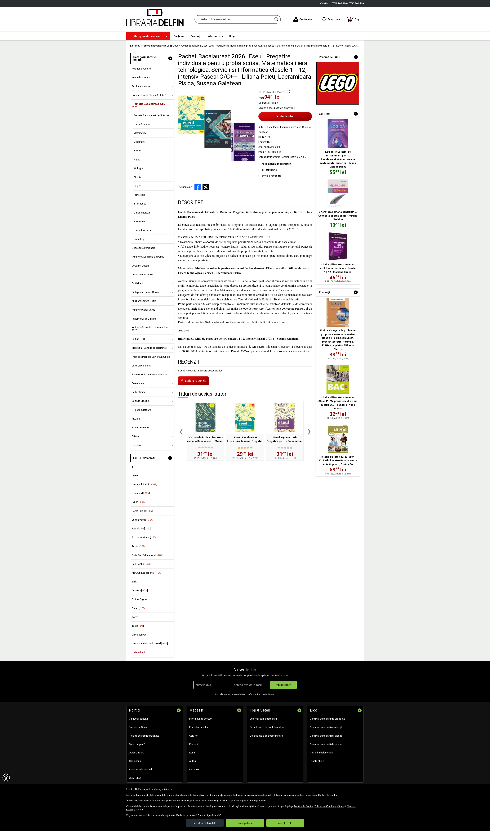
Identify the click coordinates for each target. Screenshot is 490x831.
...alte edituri (138, 652)
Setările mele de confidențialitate (268, 727)
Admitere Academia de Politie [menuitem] (148, 256)
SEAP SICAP (135, 777)
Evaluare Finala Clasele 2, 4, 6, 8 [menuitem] (149, 95)
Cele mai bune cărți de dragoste (327, 718)
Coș (355, 18)
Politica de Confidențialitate (329, 806)
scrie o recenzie (271, 175)
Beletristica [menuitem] (138, 383)
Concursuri (135, 761)
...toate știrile (317, 761)
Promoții (193, 744)
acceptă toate (285, 823)
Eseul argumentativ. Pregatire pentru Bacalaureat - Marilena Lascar (285, 441)
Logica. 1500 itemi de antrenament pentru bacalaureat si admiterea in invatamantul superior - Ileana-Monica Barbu (338, 159)
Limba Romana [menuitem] (142, 124)
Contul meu (306, 19)
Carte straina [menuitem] (138, 392)
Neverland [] (141, 493)
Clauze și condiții (138, 718)
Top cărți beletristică (321, 752)
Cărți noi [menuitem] (179, 36)
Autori (192, 761)
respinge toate (245, 823)
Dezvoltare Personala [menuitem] (143, 247)
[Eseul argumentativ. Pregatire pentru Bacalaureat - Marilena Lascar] (284, 417)
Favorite (332, 19)
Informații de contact (200, 718)
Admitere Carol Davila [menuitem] (143, 309)
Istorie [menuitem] (137, 150)
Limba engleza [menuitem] (142, 212)
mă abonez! (283, 685)
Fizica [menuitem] (137, 159)
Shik (134, 581)
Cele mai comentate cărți (263, 718)
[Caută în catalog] (276, 19)
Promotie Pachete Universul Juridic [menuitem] (151, 356)
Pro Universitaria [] (144, 537)
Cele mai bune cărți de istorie (326, 744)
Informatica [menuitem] (140, 203)
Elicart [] (138, 608)
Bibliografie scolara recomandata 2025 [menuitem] (150, 329)
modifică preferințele (205, 823)
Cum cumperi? (137, 744)
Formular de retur (198, 727)
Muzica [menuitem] (136, 418)
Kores (135, 617)
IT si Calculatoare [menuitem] (141, 409)
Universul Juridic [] (144, 484)
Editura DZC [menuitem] (138, 339)
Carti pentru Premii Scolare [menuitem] (146, 292)
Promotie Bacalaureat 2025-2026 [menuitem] (149, 105)
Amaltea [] (140, 590)
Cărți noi (193, 735)
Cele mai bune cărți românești (326, 727)
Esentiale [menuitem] (137, 445)
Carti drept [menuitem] (137, 283)
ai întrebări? (269, 169)
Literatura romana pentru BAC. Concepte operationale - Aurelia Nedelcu (337, 215)
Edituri (192, 752)
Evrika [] (138, 502)
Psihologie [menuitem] (139, 194)
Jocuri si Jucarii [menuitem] (140, 265)
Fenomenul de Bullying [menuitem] (144, 318)
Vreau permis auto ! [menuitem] (142, 274)
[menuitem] (148, 36)
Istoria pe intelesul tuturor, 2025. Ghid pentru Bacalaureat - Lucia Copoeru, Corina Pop (337, 460)
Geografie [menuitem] (139, 141)
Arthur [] (138, 546)
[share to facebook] (197, 187)
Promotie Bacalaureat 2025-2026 (288, 156)
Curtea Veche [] (142, 519)
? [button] (289, 91)
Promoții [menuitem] (195, 36)
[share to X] (206, 187)
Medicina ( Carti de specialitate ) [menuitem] (149, 347)
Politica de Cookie (327, 795)
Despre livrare (136, 752)
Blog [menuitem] (232, 36)
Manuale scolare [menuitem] (141, 77)
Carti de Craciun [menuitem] (140, 400)
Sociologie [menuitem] (140, 239)
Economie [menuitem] (139, 221)
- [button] (170, 58)
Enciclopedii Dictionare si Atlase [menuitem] (149, 374)
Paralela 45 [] (141, 528)
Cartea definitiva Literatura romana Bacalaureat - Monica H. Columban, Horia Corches (205, 441)
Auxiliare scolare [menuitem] (141, 86)
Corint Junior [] (142, 511)
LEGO (135, 475)
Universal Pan (139, 634)
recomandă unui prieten (276, 163)
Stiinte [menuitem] (135, 436)
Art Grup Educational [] (146, 572)
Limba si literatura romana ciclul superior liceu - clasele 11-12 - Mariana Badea (337, 268)
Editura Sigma (139, 599)
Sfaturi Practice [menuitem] (140, 427)
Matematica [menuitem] (140, 133)
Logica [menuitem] (137, 186)
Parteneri (194, 769)
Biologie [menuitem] (138, 168)
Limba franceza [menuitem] (142, 230)
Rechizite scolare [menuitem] (141, 68)
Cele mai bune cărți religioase (326, 735)
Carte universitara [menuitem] (141, 365)
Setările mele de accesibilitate (266, 735)
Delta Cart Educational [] (147, 555)
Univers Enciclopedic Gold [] (150, 643)
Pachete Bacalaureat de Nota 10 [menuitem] (151, 115)
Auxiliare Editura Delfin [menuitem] (144, 300)
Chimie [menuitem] (137, 177)
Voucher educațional (140, 769)
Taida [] (138, 625)
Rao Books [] (141, 564)
